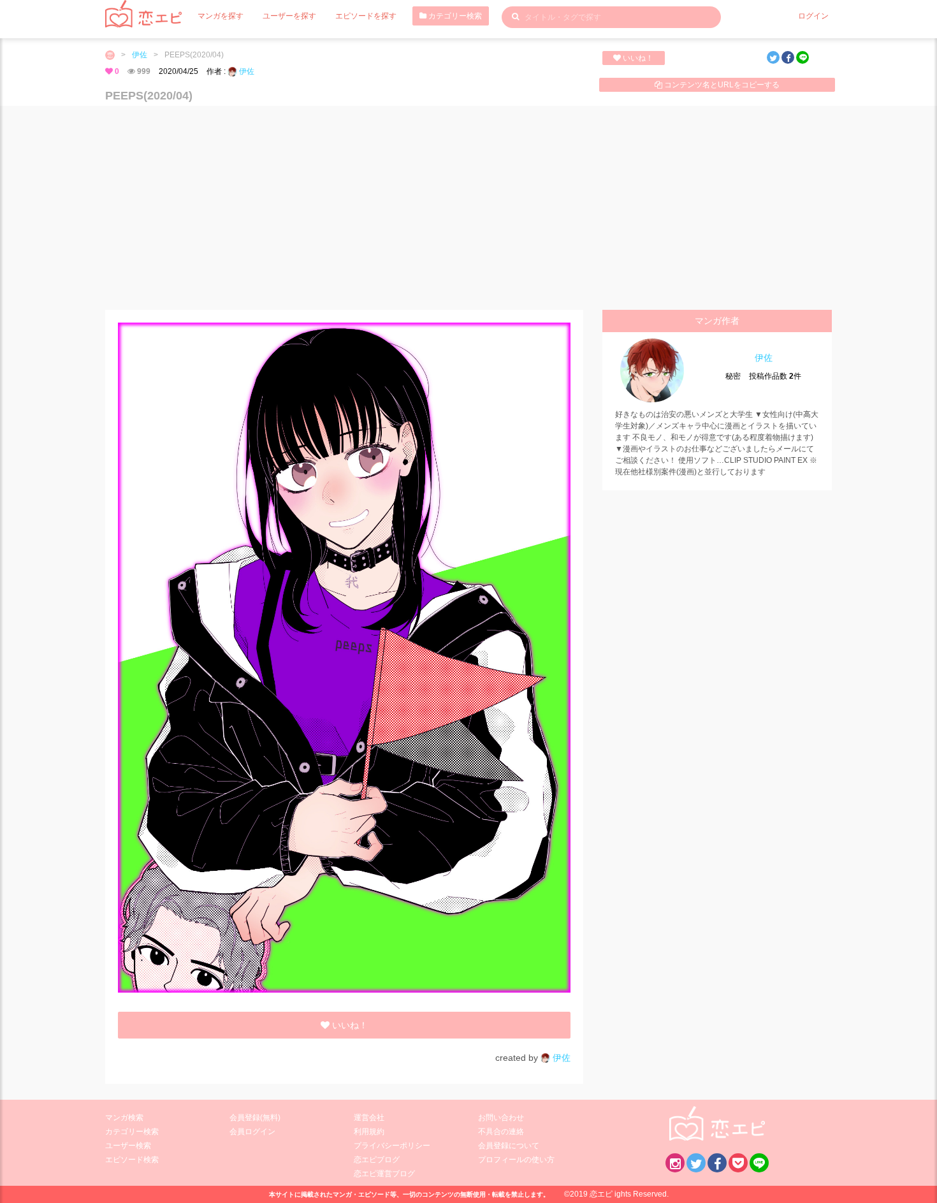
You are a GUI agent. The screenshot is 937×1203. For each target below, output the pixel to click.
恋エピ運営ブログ (384, 1173)
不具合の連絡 (501, 1131)
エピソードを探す (365, 15)
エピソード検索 (132, 1159)
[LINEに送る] (802, 57)
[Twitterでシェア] (773, 57)
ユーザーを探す (289, 15)
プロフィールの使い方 (516, 1159)
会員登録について (508, 1145)
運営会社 (369, 1117)
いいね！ (637, 58)
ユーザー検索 (128, 1145)
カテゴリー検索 (454, 15)
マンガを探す (220, 15)
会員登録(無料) (254, 1117)
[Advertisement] (468, 208)
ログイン (813, 15)
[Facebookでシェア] (787, 57)
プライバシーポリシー (392, 1145)
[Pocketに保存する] (738, 1162)
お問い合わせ (501, 1117)
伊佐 (139, 54)
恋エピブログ (377, 1159)
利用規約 (369, 1131)
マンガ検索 (124, 1117)
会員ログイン (252, 1131)
